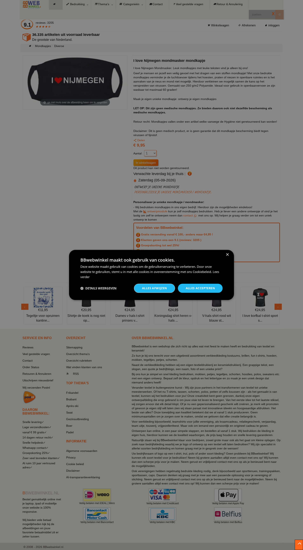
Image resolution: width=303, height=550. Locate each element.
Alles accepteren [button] (200, 288)
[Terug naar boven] (299, 545)
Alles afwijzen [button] (154, 288)
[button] (98, 288)
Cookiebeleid (202, 272)
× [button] (227, 254)
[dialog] (151, 275)
